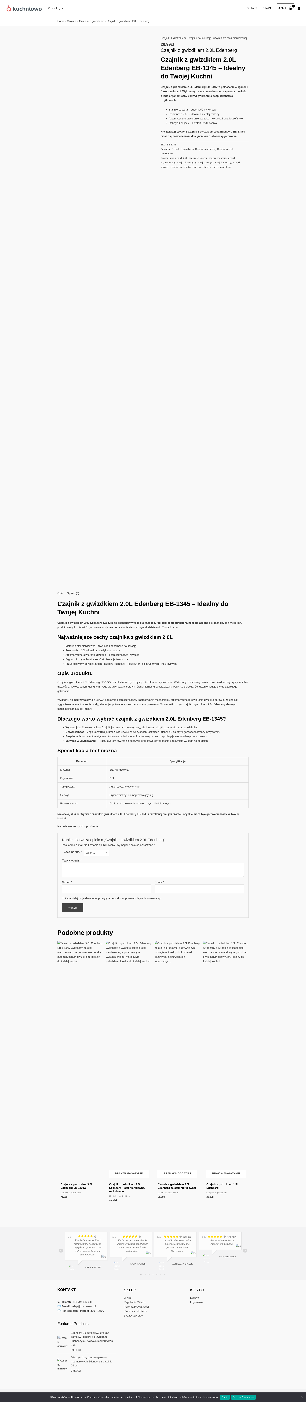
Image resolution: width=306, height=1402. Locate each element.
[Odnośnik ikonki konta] (299, 8)
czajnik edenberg (217, 158)
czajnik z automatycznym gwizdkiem (189, 167)
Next (152, 459)
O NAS (266, 8)
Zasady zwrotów (133, 1315)
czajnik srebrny (223, 162)
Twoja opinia (72, 860)
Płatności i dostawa (135, 1311)
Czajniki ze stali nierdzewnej (230, 38)
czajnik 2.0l (181, 158)
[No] (302, 1397)
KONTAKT (251, 8)
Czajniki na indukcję (199, 38)
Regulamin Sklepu (134, 1302)
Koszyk (194, 1297)
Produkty (54, 8)
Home (60, 21)
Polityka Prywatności (136, 1306)
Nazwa (67, 882)
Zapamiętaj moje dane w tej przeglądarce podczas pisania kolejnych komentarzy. (113, 898)
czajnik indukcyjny (187, 162)
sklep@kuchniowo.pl (83, 1306)
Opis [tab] (60, 593)
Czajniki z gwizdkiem (91, 21)
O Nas (127, 1297)
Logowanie (196, 1302)
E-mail (159, 882)
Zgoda (225, 1397)
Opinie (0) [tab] (73, 593)
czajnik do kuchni (197, 158)
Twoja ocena (72, 852)
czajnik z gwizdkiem (220, 167)
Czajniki (71, 21)
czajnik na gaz (205, 162)
